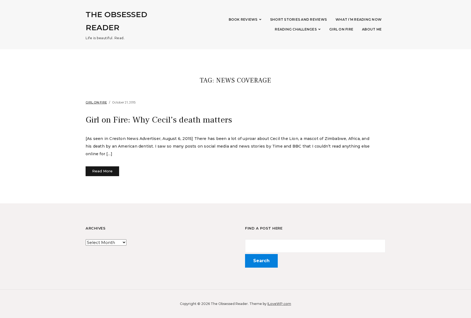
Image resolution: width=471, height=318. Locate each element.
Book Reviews (243, 19)
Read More (102, 171)
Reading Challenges (296, 29)
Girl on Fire (341, 29)
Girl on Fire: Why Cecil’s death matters (159, 120)
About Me (372, 29)
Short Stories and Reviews (298, 19)
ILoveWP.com (279, 304)
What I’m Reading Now (359, 19)
